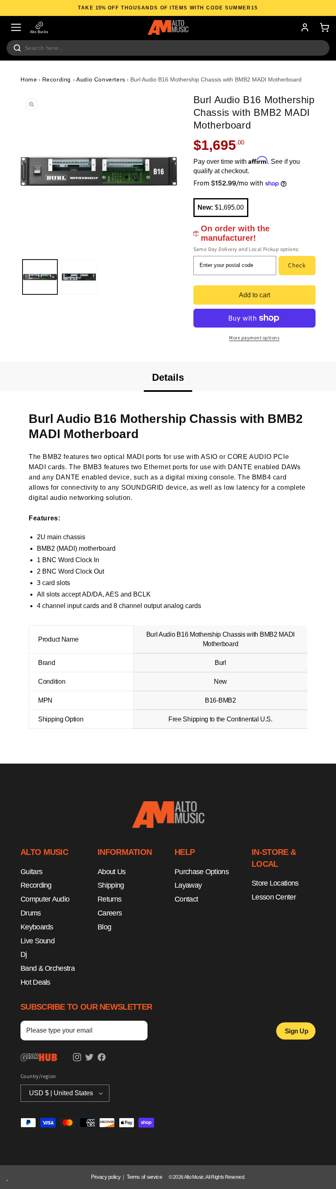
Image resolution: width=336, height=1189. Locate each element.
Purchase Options (202, 872)
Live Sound (37, 941)
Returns (109, 899)
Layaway (188, 885)
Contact (186, 899)
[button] (16, 27)
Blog (104, 927)
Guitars (31, 872)
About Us (111, 872)
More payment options (254, 338)
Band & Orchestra (47, 968)
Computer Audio (44, 899)
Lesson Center (274, 897)
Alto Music (194, 1177)
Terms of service (144, 1177)
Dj (23, 954)
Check (297, 265)
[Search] (17, 48)
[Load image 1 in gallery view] (40, 277)
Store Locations (275, 883)
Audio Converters (100, 79)
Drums (30, 913)
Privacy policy (105, 1177)
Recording (57, 79)
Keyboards (36, 927)
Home (28, 79)
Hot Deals (35, 982)
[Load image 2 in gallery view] (78, 277)
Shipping (111, 885)
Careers (110, 913)
